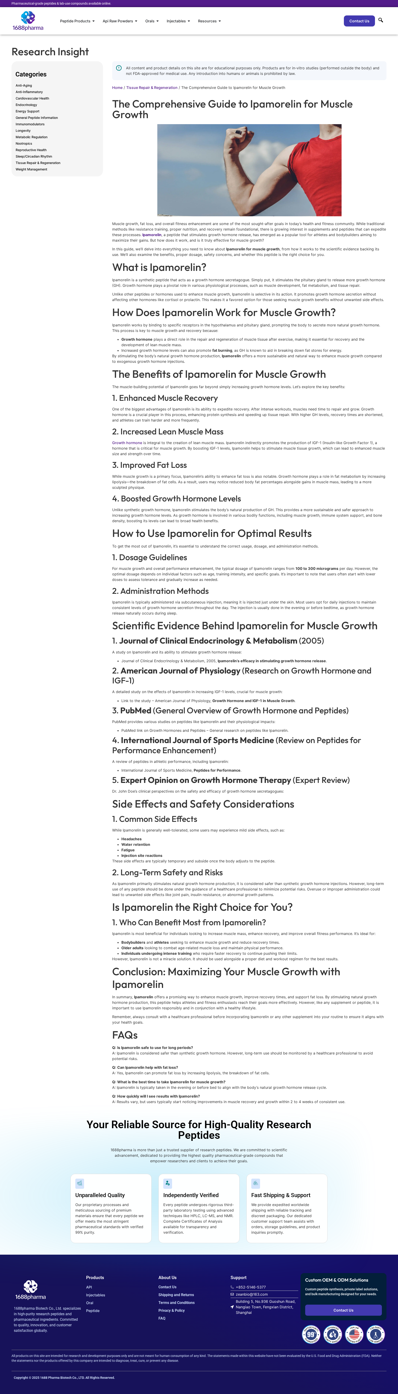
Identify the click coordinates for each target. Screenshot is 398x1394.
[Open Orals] (157, 21)
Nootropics (24, 143)
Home (117, 87)
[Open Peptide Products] (93, 21)
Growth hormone (127, 442)
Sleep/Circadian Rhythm (34, 156)
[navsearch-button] (380, 21)
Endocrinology (26, 105)
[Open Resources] (220, 21)
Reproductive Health (31, 150)
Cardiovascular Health (32, 98)
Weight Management (31, 169)
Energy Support (27, 111)
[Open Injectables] (189, 21)
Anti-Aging (24, 85)
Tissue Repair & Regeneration (38, 163)
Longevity (23, 130)
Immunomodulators (30, 124)
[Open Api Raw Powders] (136, 21)
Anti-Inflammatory (29, 92)
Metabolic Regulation (31, 137)
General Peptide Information (37, 118)
